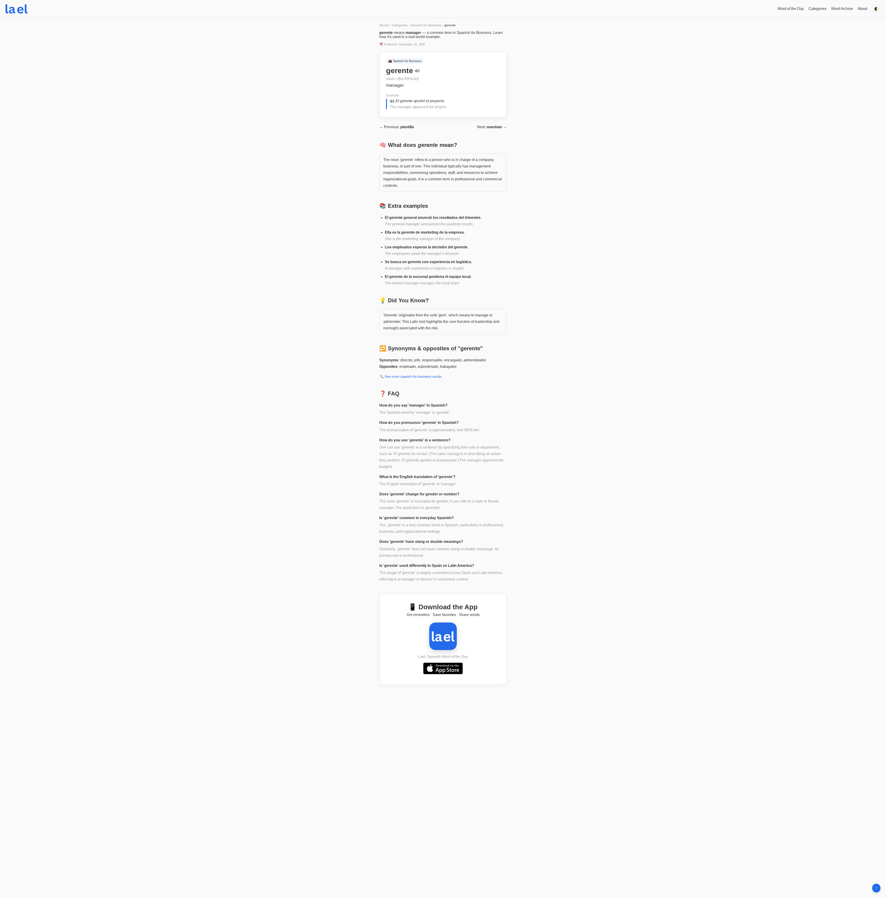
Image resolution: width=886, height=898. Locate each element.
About (862, 9)
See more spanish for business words (413, 376)
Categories (817, 9)
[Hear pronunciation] (417, 70)
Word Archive (842, 9)
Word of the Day (791, 9)
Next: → (492, 127)
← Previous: (396, 127)
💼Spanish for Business (405, 61)
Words (384, 25)
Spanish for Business (426, 25)
